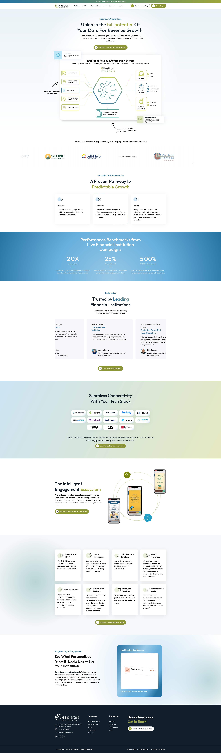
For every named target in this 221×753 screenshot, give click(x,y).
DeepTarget (72, 749)
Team (90, 727)
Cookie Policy (131, 749)
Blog (110, 730)
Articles (111, 721)
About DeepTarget (94, 721)
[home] (62, 6)
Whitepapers (113, 727)
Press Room (92, 730)
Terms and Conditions (157, 749)
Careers (90, 733)
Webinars (112, 724)
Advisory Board (93, 724)
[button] (120, 6)
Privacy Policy (143, 749)
